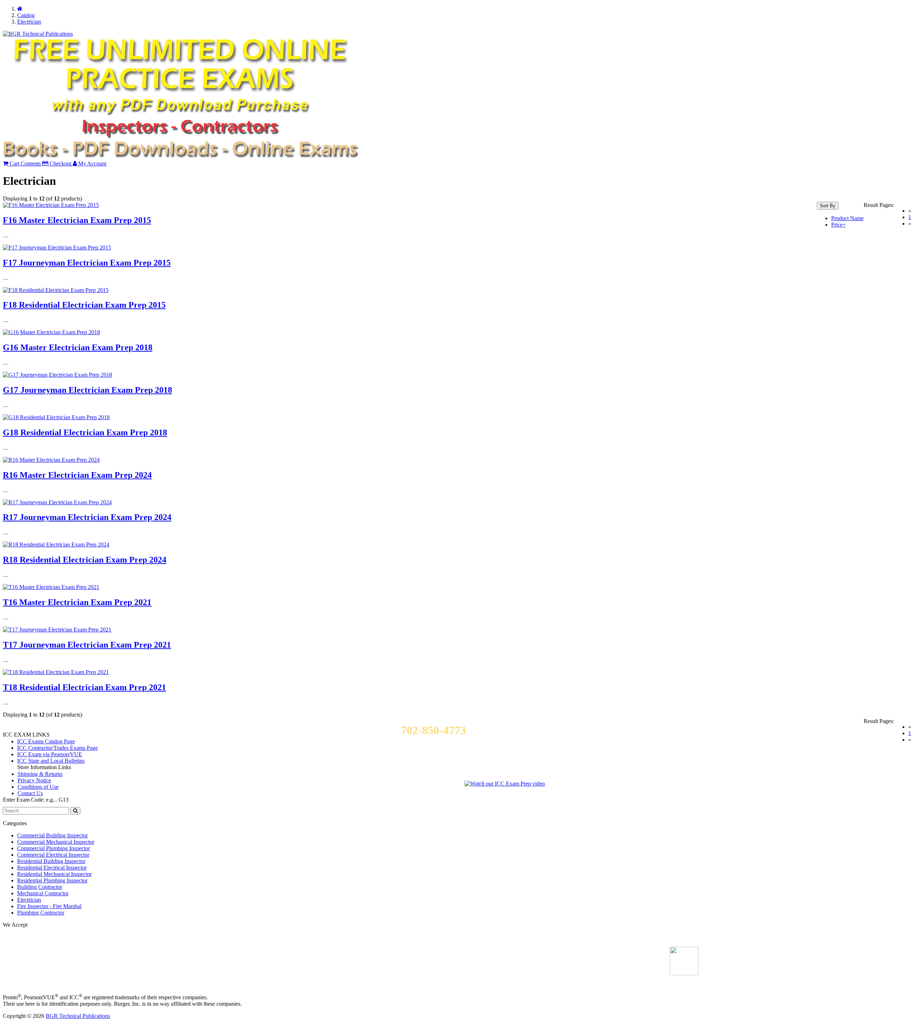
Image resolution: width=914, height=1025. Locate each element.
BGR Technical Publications (78, 1016)
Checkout (59, 163)
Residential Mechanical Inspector (54, 874)
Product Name (847, 218)
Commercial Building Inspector (52, 835)
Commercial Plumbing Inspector (53, 848)
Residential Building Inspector (51, 861)
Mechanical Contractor (43, 893)
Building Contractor (39, 887)
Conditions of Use (38, 787)
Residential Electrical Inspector (52, 868)
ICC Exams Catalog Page (46, 741)
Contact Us (30, 793)
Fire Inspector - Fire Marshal (49, 906)
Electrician (29, 900)
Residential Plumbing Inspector (52, 880)
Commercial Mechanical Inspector (55, 842)
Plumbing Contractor (40, 913)
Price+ (838, 225)
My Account (91, 163)
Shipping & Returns (39, 774)
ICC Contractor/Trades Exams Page (57, 748)
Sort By (827, 205)
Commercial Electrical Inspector (53, 855)
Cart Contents (24, 163)
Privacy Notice (34, 780)
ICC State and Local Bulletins (51, 761)
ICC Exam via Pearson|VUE (49, 754)
